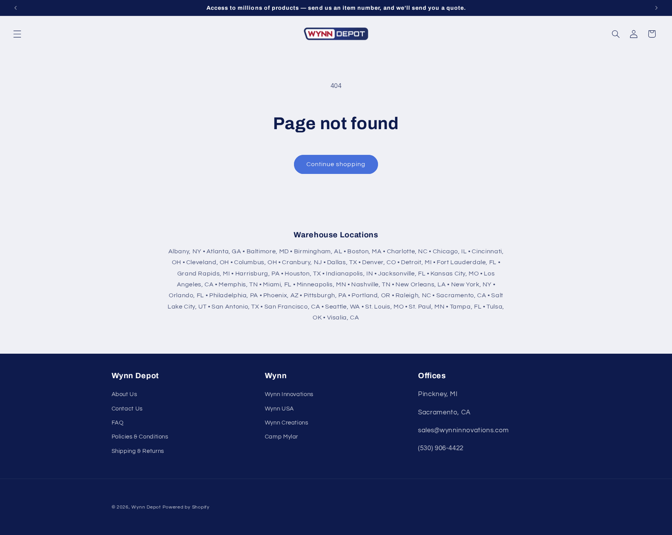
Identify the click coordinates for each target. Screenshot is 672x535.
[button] (17, 34)
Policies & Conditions (140, 437)
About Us (124, 394)
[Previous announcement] (15, 8)
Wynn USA (279, 409)
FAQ (118, 423)
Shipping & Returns (138, 451)
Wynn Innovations (289, 394)
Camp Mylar (281, 437)
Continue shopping (336, 164)
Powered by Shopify (186, 507)
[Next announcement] (656, 8)
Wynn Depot (146, 507)
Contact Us (127, 409)
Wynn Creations (286, 423)
